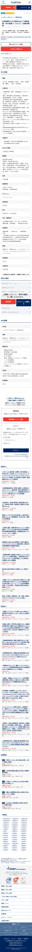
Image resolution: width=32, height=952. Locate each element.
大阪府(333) (15, 818)
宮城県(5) (14, 833)
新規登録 (8, 7)
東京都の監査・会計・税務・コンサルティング (11, 861)
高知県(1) (5, 845)
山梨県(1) (5, 847)
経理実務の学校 (8, 930)
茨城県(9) (14, 827)
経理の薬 (24, 930)
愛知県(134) (25, 818)
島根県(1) (14, 845)
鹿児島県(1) (15, 843)
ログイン (16, 450)
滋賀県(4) (24, 833)
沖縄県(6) (14, 829)
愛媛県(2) (5, 841)
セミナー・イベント (6, 917)
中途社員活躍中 (18, 37)
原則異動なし (11, 37)
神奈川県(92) (6, 820)
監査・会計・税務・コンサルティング (9, 860)
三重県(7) (5, 829)
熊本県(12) (6, 827)
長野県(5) (14, 831)
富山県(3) (14, 837)
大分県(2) (14, 839)
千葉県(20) (24, 822)
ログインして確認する (23, 302)
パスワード (6, 443)
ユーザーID (6, 437)
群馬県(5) (5, 833)
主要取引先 (25, 938)
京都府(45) (6, 822)
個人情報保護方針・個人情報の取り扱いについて (16, 940)
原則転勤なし (4, 37)
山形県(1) (5, 849)
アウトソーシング (8, 934)
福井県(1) (14, 847)
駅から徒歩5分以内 (26, 37)
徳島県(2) (14, 841)
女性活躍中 (3, 39)
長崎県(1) (24, 843)
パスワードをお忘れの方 (20, 454)
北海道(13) (24, 824)
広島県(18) (6, 824)
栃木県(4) (5, 835)
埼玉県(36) (15, 822)
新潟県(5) (24, 831)
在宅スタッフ (24, 927)
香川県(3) (14, 835)
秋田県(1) (14, 849)
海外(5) (5, 831)
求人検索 (3, 3)
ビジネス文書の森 (24, 934)
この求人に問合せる (16, 49)
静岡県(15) (15, 824)
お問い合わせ (7, 938)
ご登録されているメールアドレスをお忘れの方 (16, 456)
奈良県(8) (24, 827)
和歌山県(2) (6, 843)
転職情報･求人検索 (22, 858)
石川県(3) (5, 837)
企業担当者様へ (5, 920)
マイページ (24, 7)
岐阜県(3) (24, 835)
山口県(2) (24, 841)
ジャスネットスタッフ (8, 927)
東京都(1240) (6, 818)
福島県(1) (24, 847)
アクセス (13, 938)
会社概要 (19, 938)
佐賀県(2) (24, 839)
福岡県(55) (24, 820)
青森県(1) (24, 849)
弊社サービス (8, 413)
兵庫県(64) (15, 820)
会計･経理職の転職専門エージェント (8, 858)
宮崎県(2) (5, 839)
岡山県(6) (24, 829)
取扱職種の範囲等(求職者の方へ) (16, 942)
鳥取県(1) (24, 845)
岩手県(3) (24, 837)
